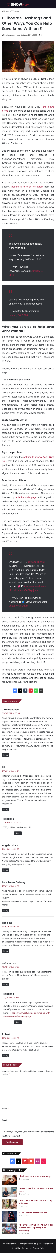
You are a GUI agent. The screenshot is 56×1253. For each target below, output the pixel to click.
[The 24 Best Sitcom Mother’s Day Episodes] (9, 1204)
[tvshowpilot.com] (18, 4)
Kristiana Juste (9, 35)
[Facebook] (15, 690)
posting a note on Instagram (27, 186)
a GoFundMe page (26, 497)
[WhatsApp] (36, 690)
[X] (20, 690)
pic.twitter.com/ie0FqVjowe (23, 590)
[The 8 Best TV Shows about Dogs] (9, 1180)
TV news (15, 11)
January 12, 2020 (18, 606)
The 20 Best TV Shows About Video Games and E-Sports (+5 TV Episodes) (36, 1228)
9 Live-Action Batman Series (33, 1212)
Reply (5, 755)
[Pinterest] (31, 690)
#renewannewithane (35, 586)
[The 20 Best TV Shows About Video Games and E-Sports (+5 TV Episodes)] (9, 1229)
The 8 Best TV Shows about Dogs (35, 1176)
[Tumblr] (25, 690)
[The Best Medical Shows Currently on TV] (9, 1192)
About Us (16, 1248)
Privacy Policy (38, 1248)
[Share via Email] (41, 690)
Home (6, 11)
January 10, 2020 (18, 315)
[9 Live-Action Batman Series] (9, 1216)
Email (5, 1120)
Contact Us (26, 1248)
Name (5, 1108)
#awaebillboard (36, 562)
